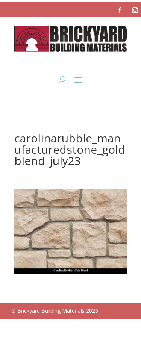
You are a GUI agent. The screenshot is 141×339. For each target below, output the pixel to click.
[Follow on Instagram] (135, 10)
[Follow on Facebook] (120, 10)
